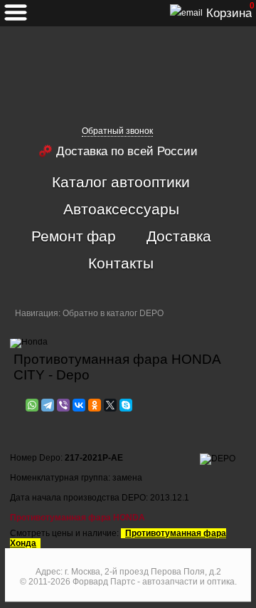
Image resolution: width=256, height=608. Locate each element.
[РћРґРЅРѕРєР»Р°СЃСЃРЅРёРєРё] (94, 405)
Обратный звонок (117, 131)
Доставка (178, 236)
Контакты (121, 263)
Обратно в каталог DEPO (113, 313)
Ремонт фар (73, 236)
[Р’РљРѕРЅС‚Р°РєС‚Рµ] (79, 405)
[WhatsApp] (32, 405)
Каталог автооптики (121, 182)
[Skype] (125, 405)
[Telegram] (47, 405)
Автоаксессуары (121, 209)
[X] (110, 405)
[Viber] (63, 405)
